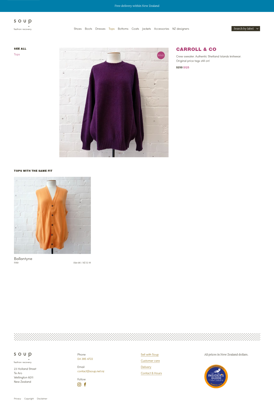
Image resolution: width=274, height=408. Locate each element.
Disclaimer (42, 398)
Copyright (29, 398)
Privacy (17, 398)
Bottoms (123, 29)
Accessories (161, 29)
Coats (135, 29)
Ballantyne (23, 258)
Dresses (100, 29)
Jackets (146, 29)
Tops (112, 29)
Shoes (78, 29)
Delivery (146, 367)
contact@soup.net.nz (90, 371)
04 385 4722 (85, 359)
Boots (88, 29)
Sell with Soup (150, 354)
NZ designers (180, 29)
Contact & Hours (151, 373)
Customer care (150, 361)
